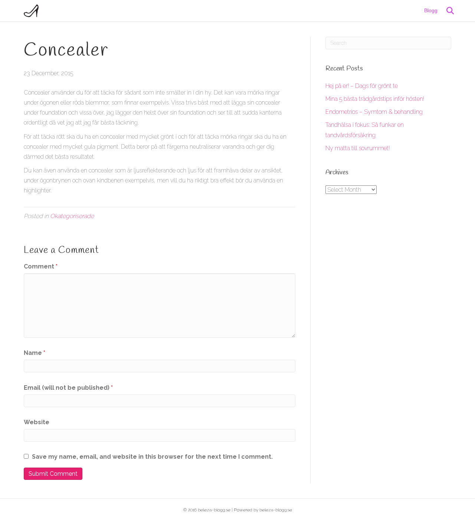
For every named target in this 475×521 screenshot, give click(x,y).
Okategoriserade (72, 216)
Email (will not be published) (68, 387)
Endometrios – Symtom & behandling (374, 111)
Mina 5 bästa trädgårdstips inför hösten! (374, 98)
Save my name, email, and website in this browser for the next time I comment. (152, 456)
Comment (41, 266)
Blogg (431, 10)
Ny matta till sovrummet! (357, 148)
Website (36, 422)
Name (34, 352)
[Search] (446, 10)
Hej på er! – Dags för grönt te (361, 85)
